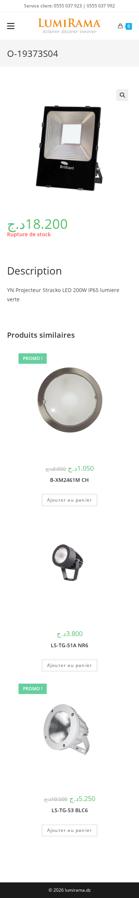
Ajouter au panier (69, 500)
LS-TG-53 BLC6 (70, 810)
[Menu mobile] (10, 26)
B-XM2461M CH (69, 479)
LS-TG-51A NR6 (69, 645)
